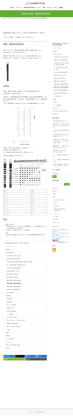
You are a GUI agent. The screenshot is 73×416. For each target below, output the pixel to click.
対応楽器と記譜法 (10, 252)
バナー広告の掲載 (10, 338)
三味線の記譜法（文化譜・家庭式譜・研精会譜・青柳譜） (20, 261)
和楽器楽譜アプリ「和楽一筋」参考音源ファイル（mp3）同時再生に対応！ (61, 125)
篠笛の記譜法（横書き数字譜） (14, 258)
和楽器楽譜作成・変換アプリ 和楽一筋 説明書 (17, 243)
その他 (8, 329)
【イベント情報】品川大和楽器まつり (61, 155)
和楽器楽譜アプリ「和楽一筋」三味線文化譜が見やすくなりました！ (61, 146)
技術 (54, 197)
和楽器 (54, 194)
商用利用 (8, 335)
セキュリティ (57, 213)
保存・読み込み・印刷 (12, 317)
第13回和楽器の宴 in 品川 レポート (61, 121)
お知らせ (55, 191)
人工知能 (56, 216)
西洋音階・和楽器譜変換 (12, 323)
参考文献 (8, 348)
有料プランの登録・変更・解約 (14, 326)
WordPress (56, 205)
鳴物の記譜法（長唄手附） (13, 277)
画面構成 (9, 295)
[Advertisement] (25, 26)
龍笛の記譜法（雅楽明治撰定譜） (14, 286)
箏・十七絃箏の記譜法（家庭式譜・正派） (16, 265)
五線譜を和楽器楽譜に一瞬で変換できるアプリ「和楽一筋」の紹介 (61, 165)
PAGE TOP (70, 402)
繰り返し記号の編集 (11, 311)
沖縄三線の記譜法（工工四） (13, 271)
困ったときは (9, 341)
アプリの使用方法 (10, 292)
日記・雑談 (55, 219)
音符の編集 (9, 298)
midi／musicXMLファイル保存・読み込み (16, 320)
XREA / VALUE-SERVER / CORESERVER (59, 209)
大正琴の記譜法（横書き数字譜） (14, 268)
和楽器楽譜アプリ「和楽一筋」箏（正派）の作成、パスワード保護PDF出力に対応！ (60, 141)
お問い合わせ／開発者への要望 (13, 345)
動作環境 (8, 249)
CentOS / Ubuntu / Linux (59, 199)
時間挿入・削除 (10, 308)
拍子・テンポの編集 (11, 305)
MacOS (55, 202)
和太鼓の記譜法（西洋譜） (13, 274)
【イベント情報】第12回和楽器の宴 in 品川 (61, 160)
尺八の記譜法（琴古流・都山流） (14, 255)
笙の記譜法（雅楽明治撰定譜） (14, 289)
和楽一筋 (20, 32)
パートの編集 (10, 314)
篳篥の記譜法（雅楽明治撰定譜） (14, 283)
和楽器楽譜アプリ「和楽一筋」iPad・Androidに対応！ (60, 151)
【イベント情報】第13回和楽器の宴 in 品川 (61, 131)
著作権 (7, 332)
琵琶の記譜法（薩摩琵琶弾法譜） (14, 280)
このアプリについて (10, 246)
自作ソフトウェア (57, 222)
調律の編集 (9, 301)
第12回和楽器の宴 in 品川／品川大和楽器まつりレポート (60, 135)
